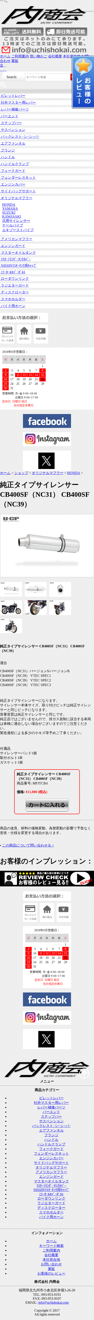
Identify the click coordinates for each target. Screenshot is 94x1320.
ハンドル (7, 157)
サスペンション (12, 130)
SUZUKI (8, 212)
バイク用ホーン (12, 306)
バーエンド (9, 116)
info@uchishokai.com (53, 1302)
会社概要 (55, 56)
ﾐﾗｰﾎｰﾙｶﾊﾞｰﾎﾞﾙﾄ (12, 272)
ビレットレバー (12, 96)
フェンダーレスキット (18, 177)
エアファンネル (12, 143)
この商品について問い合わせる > (28, 845)
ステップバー (11, 123)
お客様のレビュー (51, 1273)
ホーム (5, 56)
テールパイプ (12, 225)
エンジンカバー (12, 184)
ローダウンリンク (14, 278)
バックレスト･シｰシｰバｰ (19, 136)
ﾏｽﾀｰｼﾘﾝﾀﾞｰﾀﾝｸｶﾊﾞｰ (15, 259)
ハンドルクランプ (14, 164)
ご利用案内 (20, 56)
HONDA (8, 204)
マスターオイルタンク (18, 252)
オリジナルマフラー (16, 198)
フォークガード (12, 171)
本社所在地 (51, 1259)
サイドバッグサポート (18, 191)
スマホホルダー (12, 299)
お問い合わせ (51, 1264)
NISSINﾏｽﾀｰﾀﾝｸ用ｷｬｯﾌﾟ (18, 265)
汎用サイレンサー (16, 221)
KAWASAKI (11, 216)
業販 (14, 61)
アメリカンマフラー (16, 239)
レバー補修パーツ (14, 109)
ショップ (21, 473)
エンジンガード (12, 246)
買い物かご (38, 56)
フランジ (7, 150)
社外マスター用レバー (18, 102)
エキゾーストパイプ (18, 230)
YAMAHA (10, 208)
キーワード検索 (51, 1246)
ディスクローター (14, 292)
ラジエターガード (14, 285)
